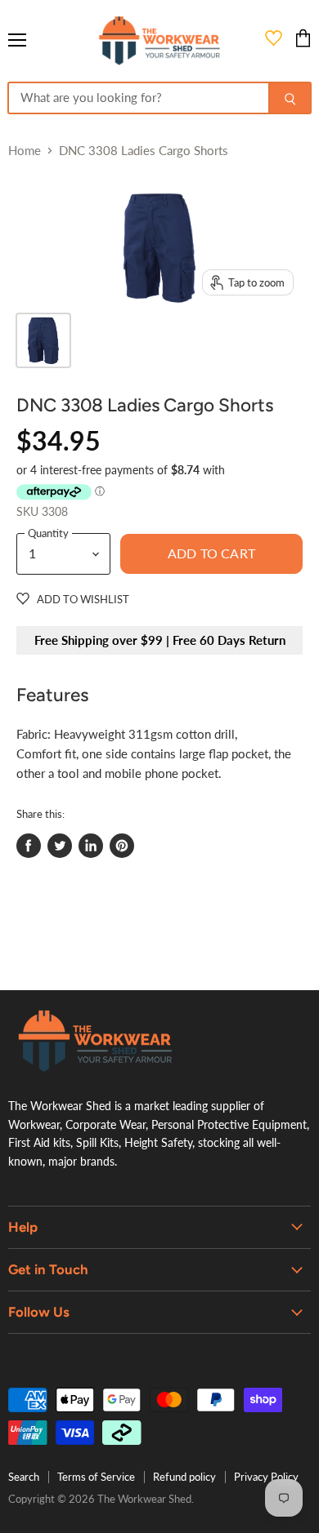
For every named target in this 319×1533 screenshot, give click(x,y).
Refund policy (184, 1476)
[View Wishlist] (273, 41)
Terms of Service (96, 1476)
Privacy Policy (266, 1476)
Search (23, 1476)
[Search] (290, 98)
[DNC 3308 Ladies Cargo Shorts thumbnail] (43, 340)
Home (24, 151)
